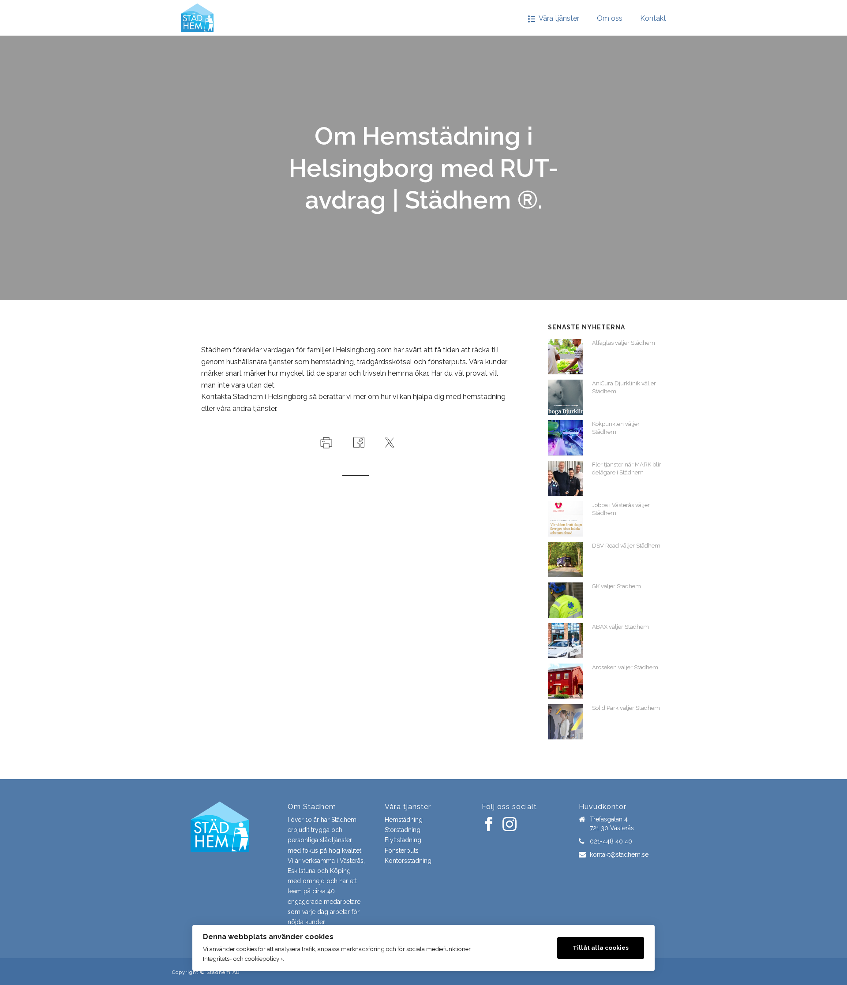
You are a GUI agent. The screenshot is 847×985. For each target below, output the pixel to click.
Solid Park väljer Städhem (626, 708)
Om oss (609, 18)
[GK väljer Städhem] (565, 600)
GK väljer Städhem (616, 586)
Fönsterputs (402, 850)
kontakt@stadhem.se (619, 854)
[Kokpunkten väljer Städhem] (565, 437)
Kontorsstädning (408, 860)
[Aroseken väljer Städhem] (565, 681)
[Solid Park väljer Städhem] (565, 721)
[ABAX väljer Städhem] (565, 640)
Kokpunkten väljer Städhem (616, 428)
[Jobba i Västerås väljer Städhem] (565, 519)
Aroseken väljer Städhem (625, 667)
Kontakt (653, 18)
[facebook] (489, 824)
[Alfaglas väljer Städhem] (565, 356)
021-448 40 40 (611, 841)
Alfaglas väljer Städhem (623, 343)
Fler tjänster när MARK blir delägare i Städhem (626, 468)
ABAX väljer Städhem (620, 626)
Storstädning (402, 829)
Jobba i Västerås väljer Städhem (621, 509)
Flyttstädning (403, 839)
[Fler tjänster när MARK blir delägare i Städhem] (565, 478)
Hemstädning (404, 819)
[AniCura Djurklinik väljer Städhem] (565, 397)
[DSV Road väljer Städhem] (565, 559)
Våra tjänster (559, 18)
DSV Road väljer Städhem (626, 545)
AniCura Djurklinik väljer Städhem (624, 387)
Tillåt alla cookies (601, 947)
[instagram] (509, 824)
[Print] (325, 442)
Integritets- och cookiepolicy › (243, 958)
